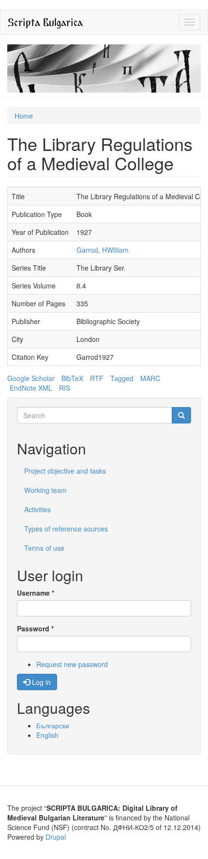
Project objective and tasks (65, 471)
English (47, 735)
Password (35, 628)
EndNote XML (31, 388)
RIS (64, 388)
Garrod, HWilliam (102, 250)
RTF (97, 378)
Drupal (55, 837)
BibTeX (72, 378)
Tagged (122, 378)
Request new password (72, 664)
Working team (45, 490)
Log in (40, 682)
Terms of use (44, 548)
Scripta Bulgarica (45, 21)
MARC (150, 378)
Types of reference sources (66, 528)
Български (52, 725)
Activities (37, 509)
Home (24, 116)
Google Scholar (31, 378)
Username (35, 593)
